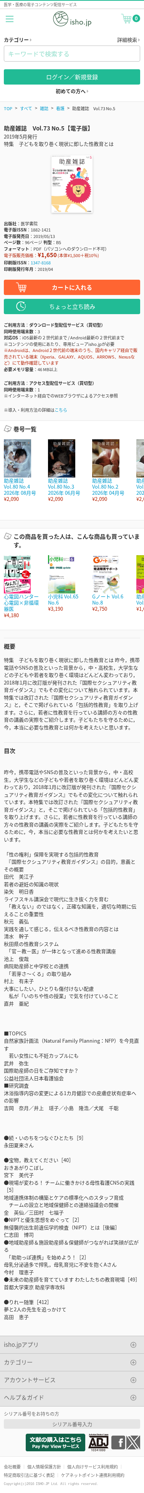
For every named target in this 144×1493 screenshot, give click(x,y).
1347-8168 (41, 262)
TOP (8, 108)
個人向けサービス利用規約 (92, 1467)
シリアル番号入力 (72, 1424)
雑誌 (44, 108)
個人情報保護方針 (44, 1467)
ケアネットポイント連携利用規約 (92, 1475)
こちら (61, 410)
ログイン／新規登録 (72, 77)
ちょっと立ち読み (72, 306)
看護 (60, 108)
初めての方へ (71, 91)
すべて (26, 108)
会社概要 (12, 1467)
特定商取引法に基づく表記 (29, 1475)
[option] (22, 470)
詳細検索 (127, 39)
